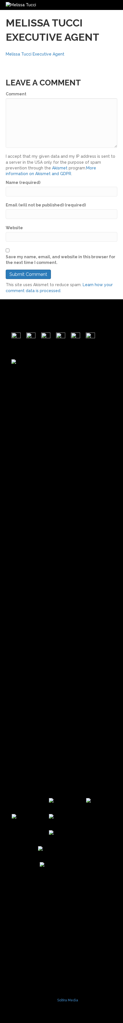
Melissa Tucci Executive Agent (35, 54)
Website (14, 227)
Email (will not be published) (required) (46, 205)
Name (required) (23, 182)
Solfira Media (67, 1000)
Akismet (60, 168)
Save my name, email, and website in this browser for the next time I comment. (60, 260)
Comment (16, 94)
